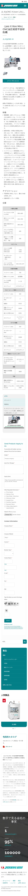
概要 (14, 880)
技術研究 (5, 883)
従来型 (5, 679)
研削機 (14, 799)
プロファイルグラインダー (8, 19)
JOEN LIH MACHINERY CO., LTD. (18, 887)
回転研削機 (6, 671)
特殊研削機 (6, 675)
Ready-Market (17, 890)
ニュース (12, 883)
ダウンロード (8, 746)
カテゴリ (10, 17)
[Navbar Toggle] (25, 5)
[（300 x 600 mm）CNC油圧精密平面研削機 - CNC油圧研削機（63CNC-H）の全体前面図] (19, 68)
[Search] (25, 642)
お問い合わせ (5, 801)
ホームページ (6, 880)
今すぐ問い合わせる (14, 80)
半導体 (5, 663)
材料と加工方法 (7, 685)
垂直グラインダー (8, 667)
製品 (19, 880)
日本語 (25, 1)
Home (5, 17)
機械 (14, 17)
